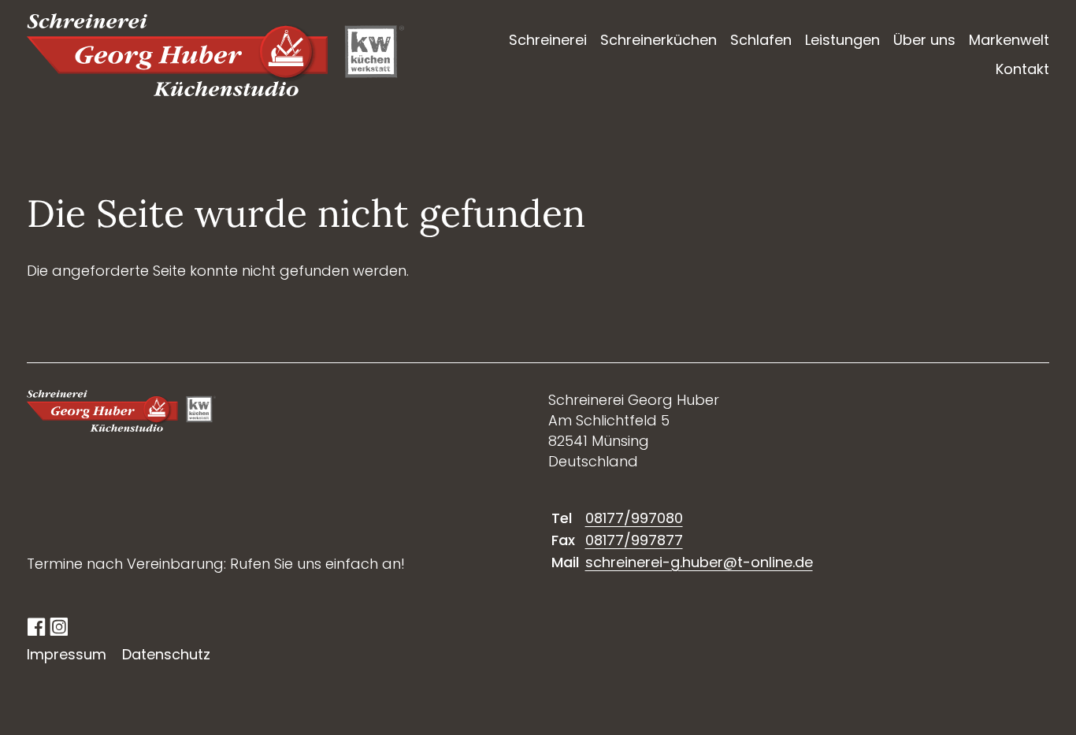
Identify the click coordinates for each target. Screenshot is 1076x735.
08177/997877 (634, 540)
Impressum (66, 654)
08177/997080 (634, 518)
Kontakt (1022, 69)
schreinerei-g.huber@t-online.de (699, 562)
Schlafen (761, 40)
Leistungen (842, 40)
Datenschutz (166, 654)
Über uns (924, 40)
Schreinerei (548, 40)
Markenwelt (1009, 40)
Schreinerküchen (658, 40)
